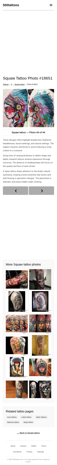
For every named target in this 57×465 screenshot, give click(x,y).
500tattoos (11, 5)
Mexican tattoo (13, 422)
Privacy (29, 452)
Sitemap (40, 452)
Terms (43, 446)
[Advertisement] (28, 41)
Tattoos (6, 84)
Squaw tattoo (20, 84)
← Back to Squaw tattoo (28, 433)
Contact (23, 446)
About (13, 446)
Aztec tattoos (41, 417)
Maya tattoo (28, 422)
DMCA (33, 446)
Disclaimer (17, 452)
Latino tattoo (26, 417)
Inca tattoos (12, 417)
